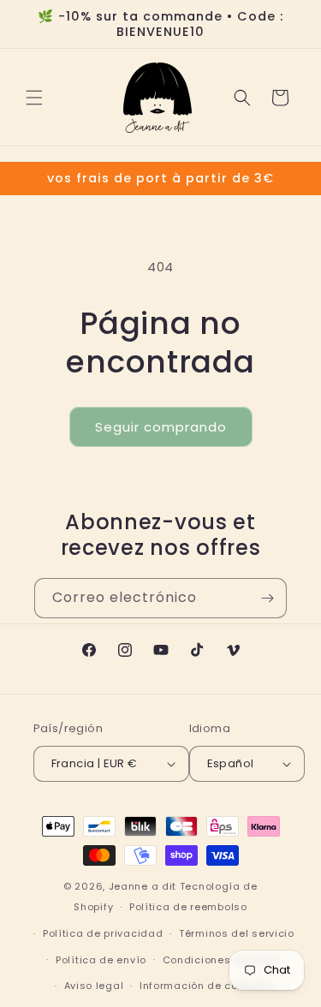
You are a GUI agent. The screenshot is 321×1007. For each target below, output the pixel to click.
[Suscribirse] (267, 598)
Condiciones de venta (222, 960)
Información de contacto (206, 985)
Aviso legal (94, 985)
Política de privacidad (103, 933)
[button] (34, 97)
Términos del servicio (236, 933)
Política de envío (101, 960)
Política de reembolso (188, 907)
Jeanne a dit (142, 886)
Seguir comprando (161, 427)
